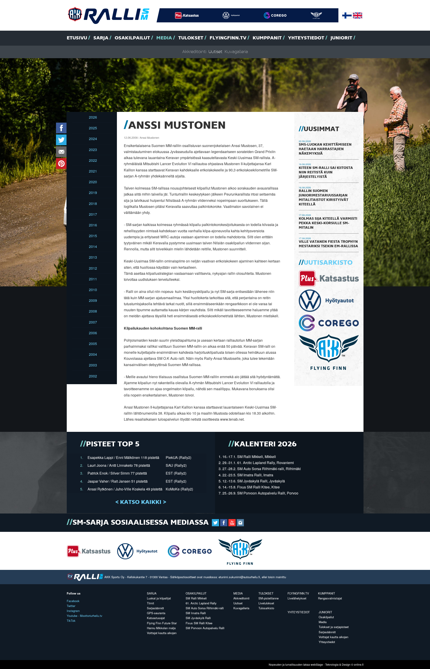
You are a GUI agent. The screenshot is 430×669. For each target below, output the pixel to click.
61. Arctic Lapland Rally (201, 603)
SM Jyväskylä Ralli (198, 618)
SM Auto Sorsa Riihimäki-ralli (205, 608)
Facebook (73, 601)
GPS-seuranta (156, 613)
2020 (93, 181)
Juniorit (341, 38)
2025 (93, 127)
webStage (317, 664)
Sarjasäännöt (155, 608)
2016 (93, 225)
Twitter (71, 606)
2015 (93, 235)
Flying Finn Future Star (162, 623)
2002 (93, 376)
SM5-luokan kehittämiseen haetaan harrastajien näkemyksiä (325, 149)
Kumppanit (267, 38)
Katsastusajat (156, 618)
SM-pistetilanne (268, 598)
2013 (93, 257)
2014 (93, 246)
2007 (93, 322)
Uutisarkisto (328, 263)
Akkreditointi (194, 51)
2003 (93, 365)
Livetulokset (266, 603)
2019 (93, 192)
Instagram (73, 611)
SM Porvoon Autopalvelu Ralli (205, 628)
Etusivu (77, 38)
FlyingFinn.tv (228, 38)
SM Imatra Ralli (196, 613)
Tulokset (190, 38)
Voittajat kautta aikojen (161, 633)
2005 (93, 343)
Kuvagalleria (236, 51)
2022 (93, 160)
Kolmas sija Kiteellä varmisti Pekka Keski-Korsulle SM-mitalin (328, 223)
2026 (93, 117)
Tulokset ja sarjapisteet (334, 627)
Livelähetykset (297, 598)
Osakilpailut (132, 38)
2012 (93, 268)
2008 (93, 311)
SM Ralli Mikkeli (196, 598)
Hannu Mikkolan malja (161, 628)
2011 (93, 278)
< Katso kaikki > (140, 502)
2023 (93, 149)
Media (164, 38)
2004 (93, 354)
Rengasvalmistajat (330, 598)
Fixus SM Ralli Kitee (199, 623)
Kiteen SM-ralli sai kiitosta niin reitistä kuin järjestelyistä (326, 172)
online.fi (358, 664)
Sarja (100, 38)
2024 (93, 138)
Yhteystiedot (306, 38)
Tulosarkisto (266, 608)
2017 (93, 214)
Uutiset (215, 51)
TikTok (71, 620)
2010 (93, 289)
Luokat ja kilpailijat (159, 598)
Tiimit (150, 603)
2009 (93, 300)
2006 (93, 332)
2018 (93, 203)
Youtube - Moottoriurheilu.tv (84, 616)
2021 (93, 171)
